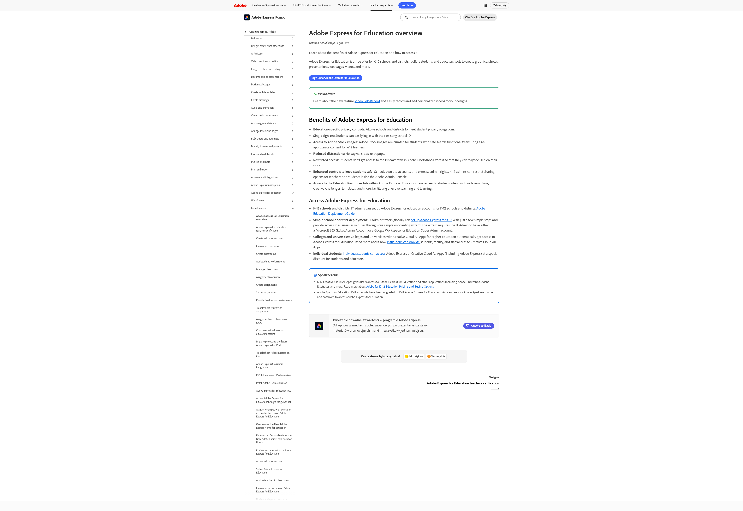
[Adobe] (240, 5)
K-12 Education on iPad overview (273, 375)
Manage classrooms (267, 269)
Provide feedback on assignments (274, 300)
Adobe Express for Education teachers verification (271, 229)
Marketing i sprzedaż (349, 5)
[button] (485, 5)
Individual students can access (364, 253)
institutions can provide (403, 242)
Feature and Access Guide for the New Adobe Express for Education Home (274, 439)
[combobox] (430, 17)
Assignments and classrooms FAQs (271, 321)
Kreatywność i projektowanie (267, 5)
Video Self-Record (367, 101)
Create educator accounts (269, 238)
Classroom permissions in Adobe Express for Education (273, 489)
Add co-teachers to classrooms (272, 480)
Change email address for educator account (270, 332)
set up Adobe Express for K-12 (431, 220)
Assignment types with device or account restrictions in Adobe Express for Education (273, 413)
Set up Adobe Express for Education (269, 471)
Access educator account (269, 461)
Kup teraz (407, 5)
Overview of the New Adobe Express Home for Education (271, 426)
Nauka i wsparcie (380, 5)
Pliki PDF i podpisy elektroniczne (310, 5)
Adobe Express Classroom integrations (269, 365)
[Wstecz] (356, 386)
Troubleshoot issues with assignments (269, 309)
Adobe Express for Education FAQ (274, 390)
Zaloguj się (499, 5)
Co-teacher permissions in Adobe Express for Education (273, 452)
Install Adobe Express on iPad (271, 383)
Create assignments (266, 284)
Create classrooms (266, 254)
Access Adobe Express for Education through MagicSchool (273, 400)
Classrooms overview (267, 246)
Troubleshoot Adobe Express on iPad (272, 354)
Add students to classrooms (270, 261)
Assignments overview (268, 277)
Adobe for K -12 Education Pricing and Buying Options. (400, 286)
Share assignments (266, 292)
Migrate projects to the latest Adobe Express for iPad (271, 343)
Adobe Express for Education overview (272, 217)
